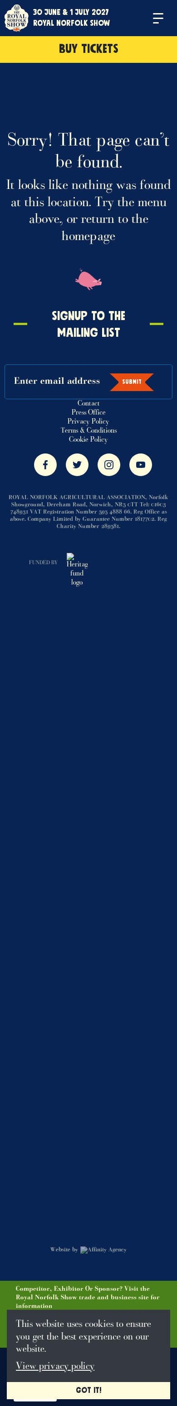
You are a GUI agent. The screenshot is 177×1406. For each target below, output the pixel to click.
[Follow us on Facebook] (45, 464)
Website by (64, 1250)
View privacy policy (55, 1367)
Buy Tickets (88, 49)
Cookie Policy (88, 440)
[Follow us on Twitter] (77, 464)
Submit (132, 382)
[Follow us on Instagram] (109, 464)
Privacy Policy (88, 421)
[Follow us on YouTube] (140, 464)
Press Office (89, 412)
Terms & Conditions (89, 430)
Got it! (88, 1391)
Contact (89, 403)
